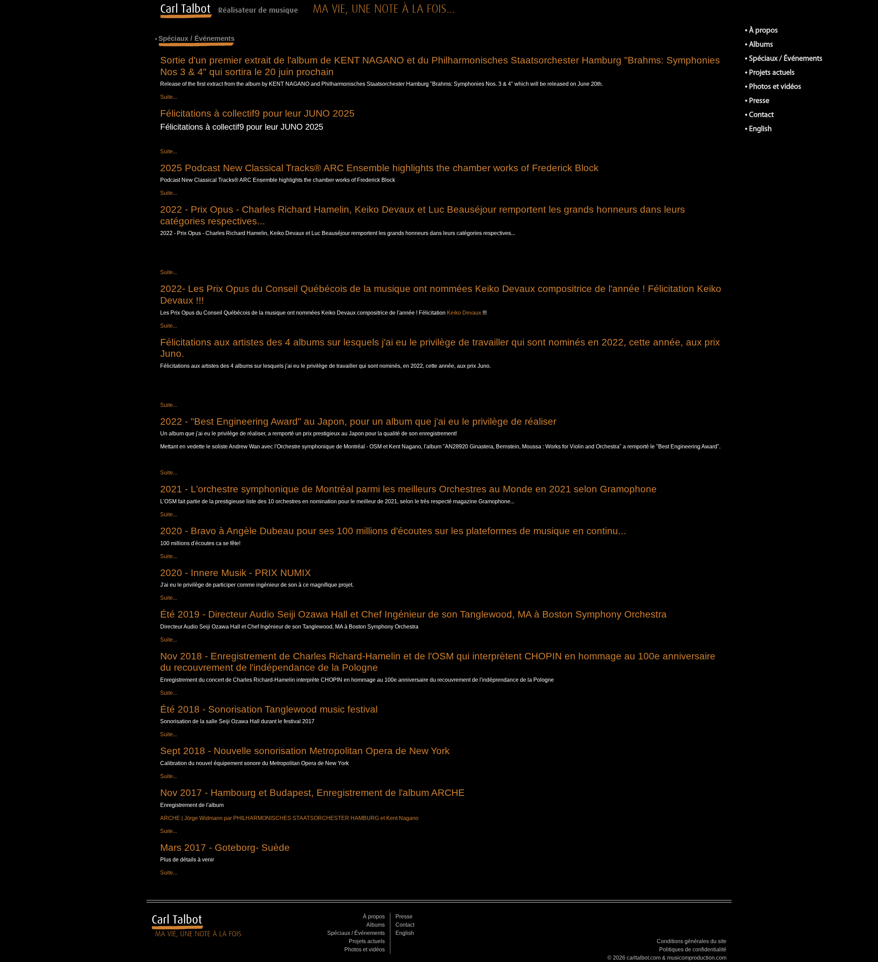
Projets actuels (772, 73)
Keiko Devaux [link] (464, 313)
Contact (761, 115)
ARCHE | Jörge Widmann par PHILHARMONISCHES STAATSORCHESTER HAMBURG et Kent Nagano (289, 818)
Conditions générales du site (691, 941)
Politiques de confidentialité (692, 949)
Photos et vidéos (775, 87)
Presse (759, 101)
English (760, 129)
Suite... (168, 97)
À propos (763, 31)
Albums (761, 45)
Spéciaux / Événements (785, 59)
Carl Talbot (185, 8)
